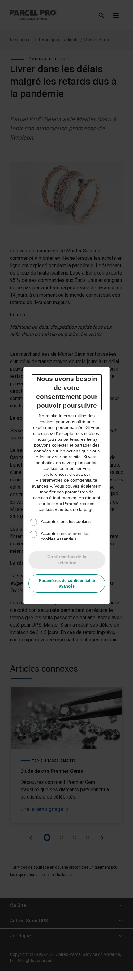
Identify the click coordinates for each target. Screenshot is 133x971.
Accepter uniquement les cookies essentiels (65, 536)
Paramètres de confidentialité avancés (67, 583)
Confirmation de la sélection (66, 559)
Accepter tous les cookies (66, 521)
